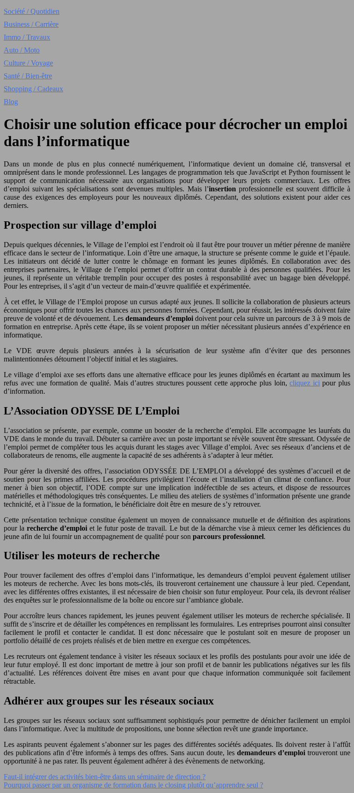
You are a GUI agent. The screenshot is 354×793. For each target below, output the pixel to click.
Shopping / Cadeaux (33, 89)
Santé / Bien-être (28, 76)
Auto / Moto (22, 50)
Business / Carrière (31, 24)
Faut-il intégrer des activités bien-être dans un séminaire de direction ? (105, 777)
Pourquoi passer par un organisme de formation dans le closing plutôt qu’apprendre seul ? (133, 785)
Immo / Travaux (27, 37)
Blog (11, 102)
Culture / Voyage (28, 63)
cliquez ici (304, 383)
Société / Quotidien (31, 11)
